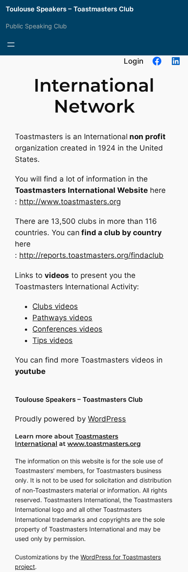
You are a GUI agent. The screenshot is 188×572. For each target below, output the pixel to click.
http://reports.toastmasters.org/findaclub (91, 255)
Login (133, 61)
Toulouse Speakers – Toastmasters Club (69, 9)
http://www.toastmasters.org (70, 201)
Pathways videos (62, 317)
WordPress (107, 418)
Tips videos (52, 340)
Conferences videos (67, 329)
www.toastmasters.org (104, 444)
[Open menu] (11, 44)
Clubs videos (55, 306)
